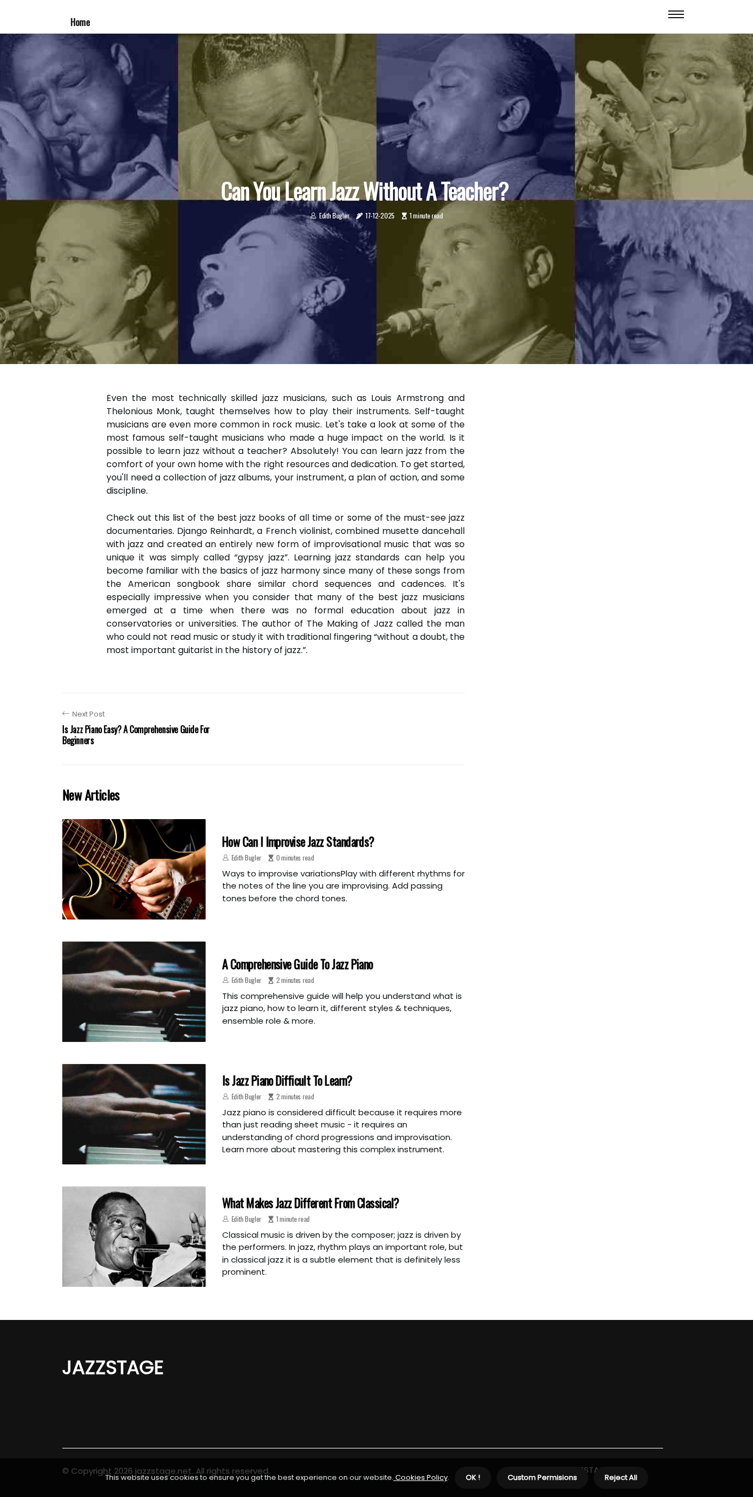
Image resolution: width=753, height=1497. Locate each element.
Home (80, 22)
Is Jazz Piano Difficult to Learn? (287, 1080)
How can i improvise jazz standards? (298, 841)
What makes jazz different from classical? (310, 1202)
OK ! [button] (473, 1477)
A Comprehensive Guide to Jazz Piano (297, 963)
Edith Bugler (334, 215)
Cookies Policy (421, 1477)
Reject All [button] (621, 1477)
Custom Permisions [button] (542, 1477)
